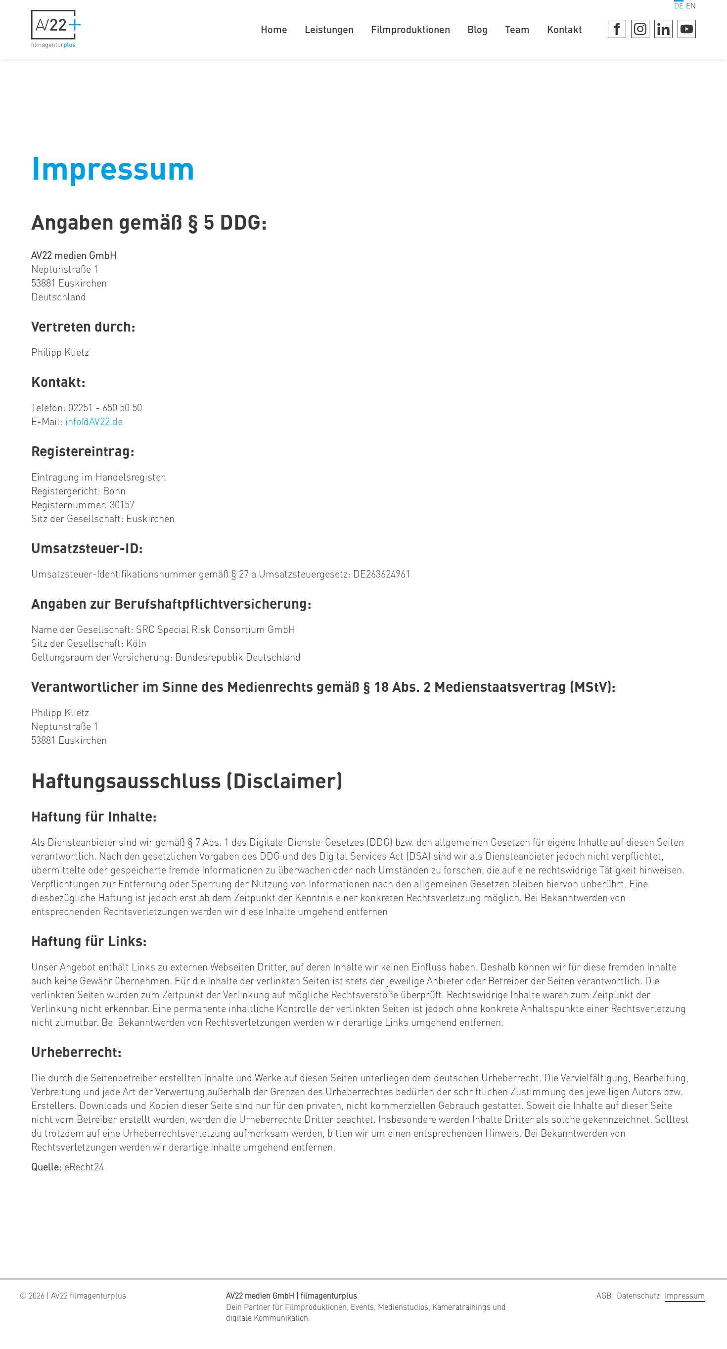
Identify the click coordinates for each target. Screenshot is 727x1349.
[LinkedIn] (663, 29)
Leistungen (329, 29)
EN (691, 5)
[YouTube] (687, 29)
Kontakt (564, 29)
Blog (477, 29)
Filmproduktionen (410, 29)
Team (517, 29)
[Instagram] (640, 29)
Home (274, 29)
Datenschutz (638, 1295)
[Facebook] (617, 29)
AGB (604, 1295)
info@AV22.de (94, 421)
